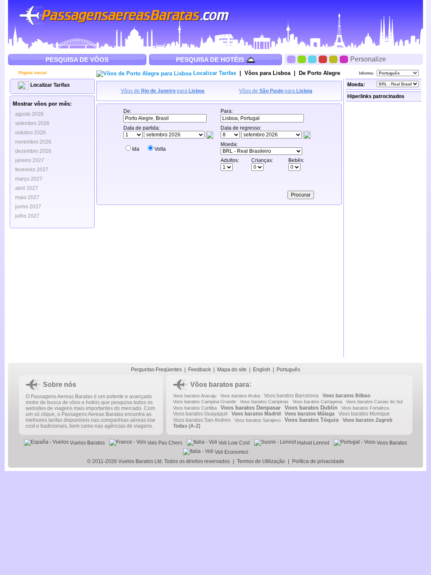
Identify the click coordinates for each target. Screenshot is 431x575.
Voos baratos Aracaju (194, 395)
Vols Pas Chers (164, 443)
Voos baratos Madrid (256, 414)
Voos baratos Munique (364, 414)
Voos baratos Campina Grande (204, 401)
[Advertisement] (384, 229)
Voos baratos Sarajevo (257, 420)
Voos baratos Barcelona (291, 396)
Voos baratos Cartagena (317, 401)
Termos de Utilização (261, 461)
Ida (135, 149)
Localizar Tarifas (49, 85)
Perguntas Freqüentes (156, 370)
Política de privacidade (318, 461)
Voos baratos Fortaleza (365, 407)
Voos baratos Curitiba (195, 407)
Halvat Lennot (312, 443)
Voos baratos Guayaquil (200, 414)
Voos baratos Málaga (310, 414)
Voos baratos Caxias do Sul (374, 401)
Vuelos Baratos (87, 443)
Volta (160, 149)
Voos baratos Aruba (240, 395)
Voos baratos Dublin (311, 408)
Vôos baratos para (219, 384)
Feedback (199, 370)
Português (288, 370)
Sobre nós (59, 384)
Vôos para (267, 73)
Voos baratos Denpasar (251, 408)
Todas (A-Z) (186, 426)
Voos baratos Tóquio (312, 420)
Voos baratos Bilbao (346, 396)
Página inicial (32, 72)
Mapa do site (232, 370)
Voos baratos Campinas (264, 401)
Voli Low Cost (233, 443)
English (261, 370)
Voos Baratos (391, 443)
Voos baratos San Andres (202, 420)
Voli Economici (230, 452)
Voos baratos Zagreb (367, 420)
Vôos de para (163, 91)
